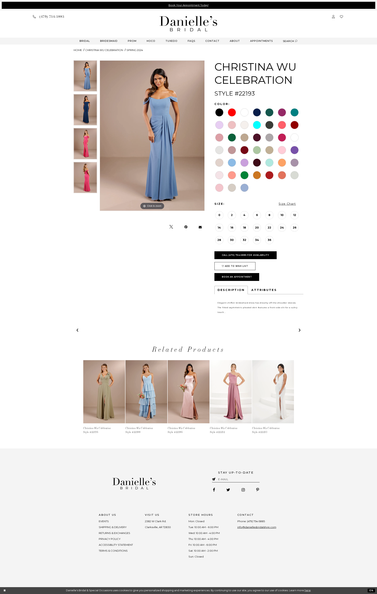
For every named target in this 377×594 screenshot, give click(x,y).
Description (231, 290)
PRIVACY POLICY (110, 538)
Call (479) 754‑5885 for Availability (245, 255)
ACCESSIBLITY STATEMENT (116, 544)
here (308, 590)
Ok (371, 590)
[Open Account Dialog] (333, 16)
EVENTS (104, 521)
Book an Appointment (237, 277)
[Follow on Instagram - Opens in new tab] (243, 490)
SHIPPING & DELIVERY (113, 527)
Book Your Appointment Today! (188, 5)
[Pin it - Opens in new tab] (186, 227)
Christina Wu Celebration (104, 50)
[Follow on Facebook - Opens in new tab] (214, 490)
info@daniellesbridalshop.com (256, 527)
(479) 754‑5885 (256, 521)
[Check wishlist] (341, 16)
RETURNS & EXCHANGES (114, 533)
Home (78, 50)
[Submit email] (214, 478)
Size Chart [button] (287, 204)
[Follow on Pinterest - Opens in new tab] (258, 490)
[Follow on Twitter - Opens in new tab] (228, 490)
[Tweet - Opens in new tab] (171, 227)
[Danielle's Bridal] (188, 23)
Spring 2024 (134, 50)
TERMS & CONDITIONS (113, 550)
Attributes (264, 290)
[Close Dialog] (5, 590)
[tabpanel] (85, 77)
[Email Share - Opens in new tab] (200, 227)
